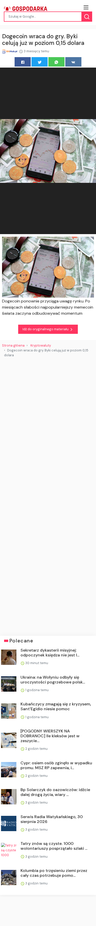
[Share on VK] (73, 62)
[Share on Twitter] (39, 62)
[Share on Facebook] (23, 62)
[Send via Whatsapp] (56, 62)
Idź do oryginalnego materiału (46, 329)
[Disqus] (48, 428)
